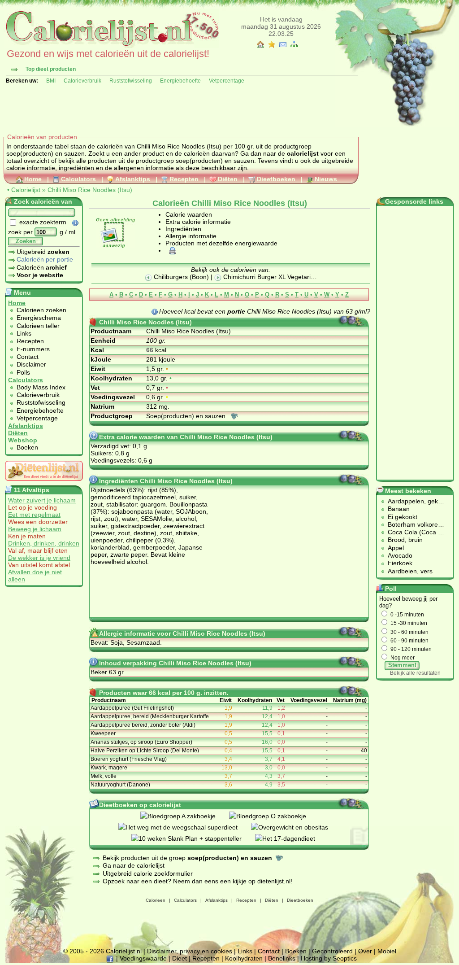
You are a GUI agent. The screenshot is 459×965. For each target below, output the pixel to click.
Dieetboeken (276, 179)
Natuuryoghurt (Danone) (120, 785)
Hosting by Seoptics (329, 958)
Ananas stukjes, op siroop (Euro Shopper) (141, 742)
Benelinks (281, 958)
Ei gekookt (402, 516)
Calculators (78, 179)
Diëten (228, 179)
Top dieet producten (51, 69)
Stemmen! (402, 665)
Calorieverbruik (82, 81)
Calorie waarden (188, 214)
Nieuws (326, 179)
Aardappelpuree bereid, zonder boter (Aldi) (143, 725)
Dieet (179, 958)
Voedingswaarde (143, 958)
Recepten (184, 179)
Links (24, 333)
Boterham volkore (413, 524)
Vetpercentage (226, 81)
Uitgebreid (43, 251)
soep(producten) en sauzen (215, 160)
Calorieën (42, 267)
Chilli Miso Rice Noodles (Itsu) (90, 189)
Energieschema (39, 317)
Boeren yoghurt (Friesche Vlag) (129, 759)
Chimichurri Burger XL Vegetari (266, 276)
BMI (51, 81)
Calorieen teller (38, 325)
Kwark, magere (109, 767)
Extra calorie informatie (198, 221)
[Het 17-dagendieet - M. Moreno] (292, 838)
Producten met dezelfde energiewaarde (221, 243)
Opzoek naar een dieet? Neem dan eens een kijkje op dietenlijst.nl (196, 881)
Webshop (22, 440)
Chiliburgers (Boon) (180, 276)
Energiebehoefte (180, 81)
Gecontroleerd (332, 951)
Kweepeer (103, 733)
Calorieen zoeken (41, 310)
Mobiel (386, 951)
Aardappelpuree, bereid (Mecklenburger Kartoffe (150, 716)
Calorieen (155, 900)
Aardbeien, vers (410, 571)
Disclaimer (31, 364)
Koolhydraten (244, 958)
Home (33, 179)
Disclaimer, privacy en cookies (189, 951)
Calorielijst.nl (124, 951)
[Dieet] (44, 483)
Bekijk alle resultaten (415, 673)
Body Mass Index (41, 387)
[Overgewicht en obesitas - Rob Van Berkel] (296, 827)
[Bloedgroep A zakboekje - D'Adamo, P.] (184, 816)
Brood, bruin (405, 539)
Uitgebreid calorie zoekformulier (148, 873)
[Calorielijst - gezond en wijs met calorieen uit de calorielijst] (111, 45)
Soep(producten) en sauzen (186, 415)
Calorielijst (25, 189)
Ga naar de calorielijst (134, 865)
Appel (396, 547)
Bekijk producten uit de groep (187, 857)
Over (365, 951)
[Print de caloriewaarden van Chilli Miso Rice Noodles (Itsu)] (171, 250)
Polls (23, 372)
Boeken (27, 447)
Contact (28, 356)
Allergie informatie (191, 236)
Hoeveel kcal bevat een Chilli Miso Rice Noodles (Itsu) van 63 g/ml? (264, 311)
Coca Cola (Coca (413, 532)
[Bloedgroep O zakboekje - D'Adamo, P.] (274, 816)
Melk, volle (104, 776)
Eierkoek (400, 563)
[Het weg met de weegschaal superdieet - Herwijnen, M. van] (184, 827)
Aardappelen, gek (413, 501)
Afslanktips (132, 179)
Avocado (400, 555)
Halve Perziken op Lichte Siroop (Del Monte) (145, 750)
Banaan (399, 508)
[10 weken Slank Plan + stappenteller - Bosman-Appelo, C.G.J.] (193, 838)
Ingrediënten (183, 228)
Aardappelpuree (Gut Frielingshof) (132, 708)
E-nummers (33, 349)
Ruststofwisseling (130, 81)
